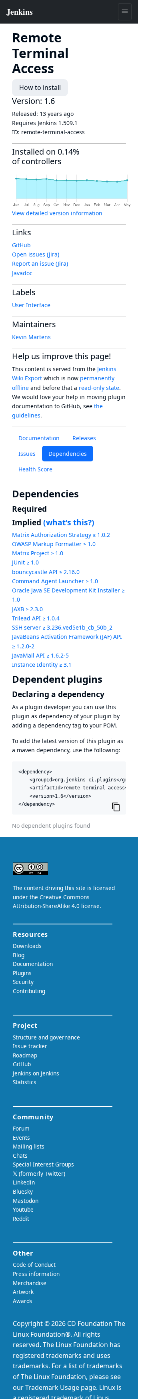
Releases (84, 438)
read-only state (99, 387)
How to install (40, 87)
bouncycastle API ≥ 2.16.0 (46, 572)
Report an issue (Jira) (40, 263)
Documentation (39, 438)
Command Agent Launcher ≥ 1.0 (55, 581)
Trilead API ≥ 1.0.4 (36, 618)
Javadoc (22, 273)
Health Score (35, 469)
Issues (27, 453)
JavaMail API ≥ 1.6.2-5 (40, 655)
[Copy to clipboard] (116, 807)
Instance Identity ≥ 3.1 (42, 664)
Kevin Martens (31, 337)
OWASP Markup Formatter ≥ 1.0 (54, 544)
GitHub (21, 245)
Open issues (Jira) (35, 254)
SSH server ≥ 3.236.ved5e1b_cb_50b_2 (62, 627)
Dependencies (67, 453)
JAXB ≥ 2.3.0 (27, 609)
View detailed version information (57, 213)
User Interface (31, 305)
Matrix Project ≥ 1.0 (37, 553)
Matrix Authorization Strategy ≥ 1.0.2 (61, 535)
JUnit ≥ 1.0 (25, 562)
